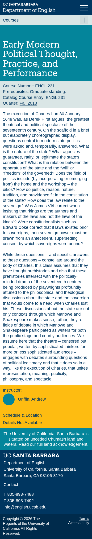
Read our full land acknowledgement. (53, 444)
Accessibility (78, 523)
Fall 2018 (28, 103)
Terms (84, 519)
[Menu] (84, 7)
